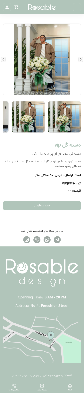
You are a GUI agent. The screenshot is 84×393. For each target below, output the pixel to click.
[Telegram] (57, 239)
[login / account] (7, 7)
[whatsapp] (47, 239)
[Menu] (77, 7)
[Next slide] (3, 59)
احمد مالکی (16, 375)
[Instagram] (36, 239)
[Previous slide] (80, 59)
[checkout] (16, 7)
